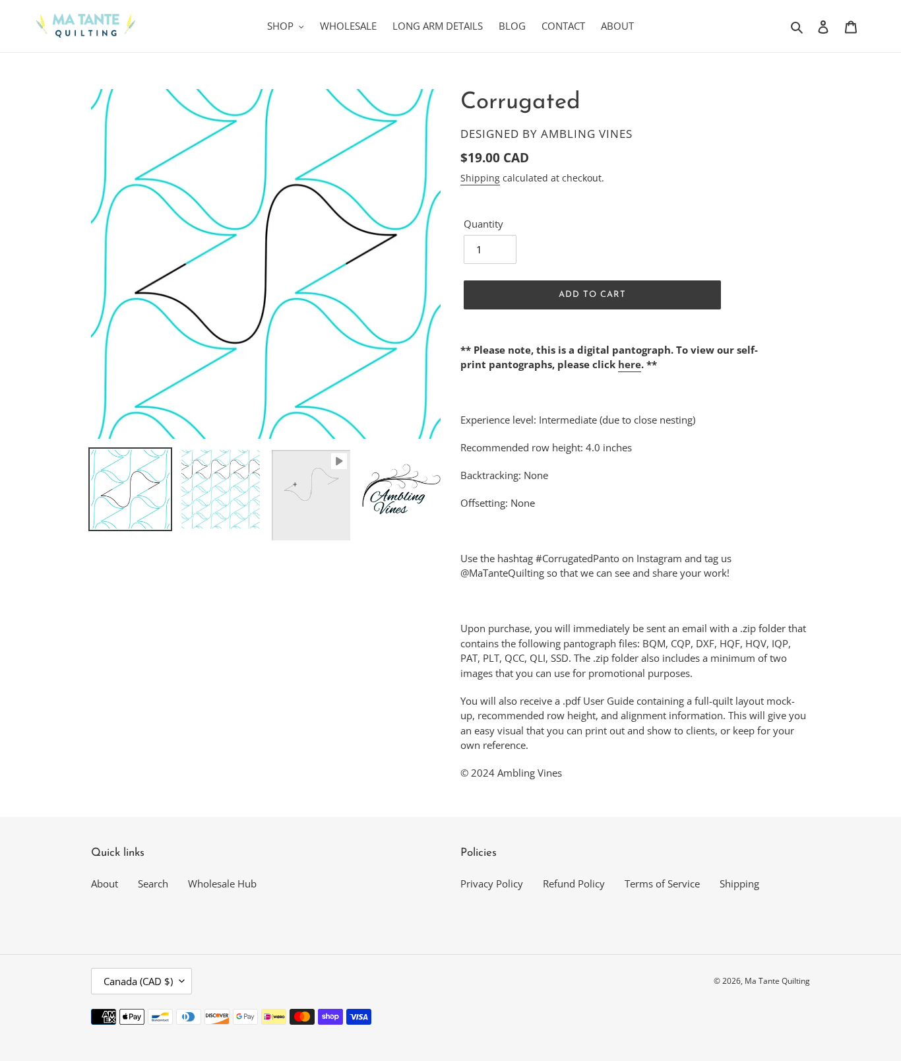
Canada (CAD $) (138, 981)
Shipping (480, 178)
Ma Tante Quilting (777, 980)
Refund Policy (574, 883)
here (629, 364)
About (104, 883)
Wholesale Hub (222, 883)
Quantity (483, 223)
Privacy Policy (491, 883)
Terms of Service (662, 883)
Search (153, 883)
